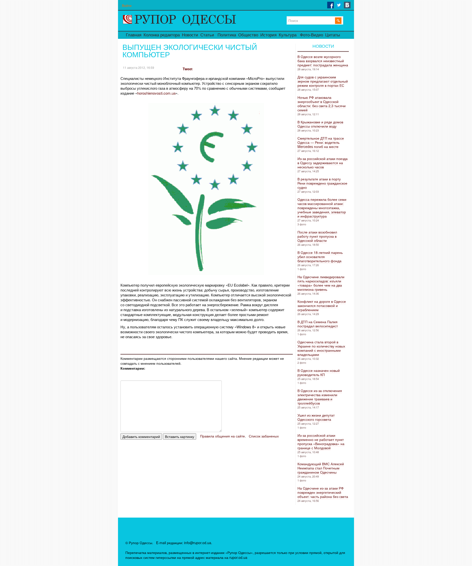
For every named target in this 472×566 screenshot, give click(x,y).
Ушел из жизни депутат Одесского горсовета (316, 417)
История (268, 35)
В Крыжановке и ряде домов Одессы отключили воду (320, 124)
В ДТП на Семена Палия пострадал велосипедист (317, 323)
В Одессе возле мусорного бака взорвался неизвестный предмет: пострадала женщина (322, 60)
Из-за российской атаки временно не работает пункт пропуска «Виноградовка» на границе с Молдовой (320, 441)
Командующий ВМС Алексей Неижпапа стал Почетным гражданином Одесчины (320, 468)
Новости (190, 35)
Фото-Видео (311, 35)
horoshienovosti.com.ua (156, 93)
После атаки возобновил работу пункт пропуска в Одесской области (317, 236)
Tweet (187, 68)
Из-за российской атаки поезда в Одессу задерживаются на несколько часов (322, 162)
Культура (287, 35)
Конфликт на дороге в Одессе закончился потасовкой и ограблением (321, 305)
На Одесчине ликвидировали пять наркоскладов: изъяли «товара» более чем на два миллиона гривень (320, 283)
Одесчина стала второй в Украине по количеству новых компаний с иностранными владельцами (321, 348)
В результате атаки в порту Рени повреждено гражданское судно (322, 183)
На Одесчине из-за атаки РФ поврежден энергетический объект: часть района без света (322, 492)
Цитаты (332, 35)
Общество (248, 35)
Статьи (207, 35)
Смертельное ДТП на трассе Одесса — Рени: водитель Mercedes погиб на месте (320, 142)
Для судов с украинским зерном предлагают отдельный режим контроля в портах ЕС (322, 81)
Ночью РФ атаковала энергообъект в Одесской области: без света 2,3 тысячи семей (321, 103)
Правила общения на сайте (222, 436)
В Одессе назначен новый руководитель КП (318, 372)
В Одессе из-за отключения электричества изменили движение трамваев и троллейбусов (319, 397)
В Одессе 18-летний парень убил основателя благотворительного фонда (320, 256)
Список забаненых (264, 436)
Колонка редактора (162, 35)
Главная (133, 35)
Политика (227, 35)
